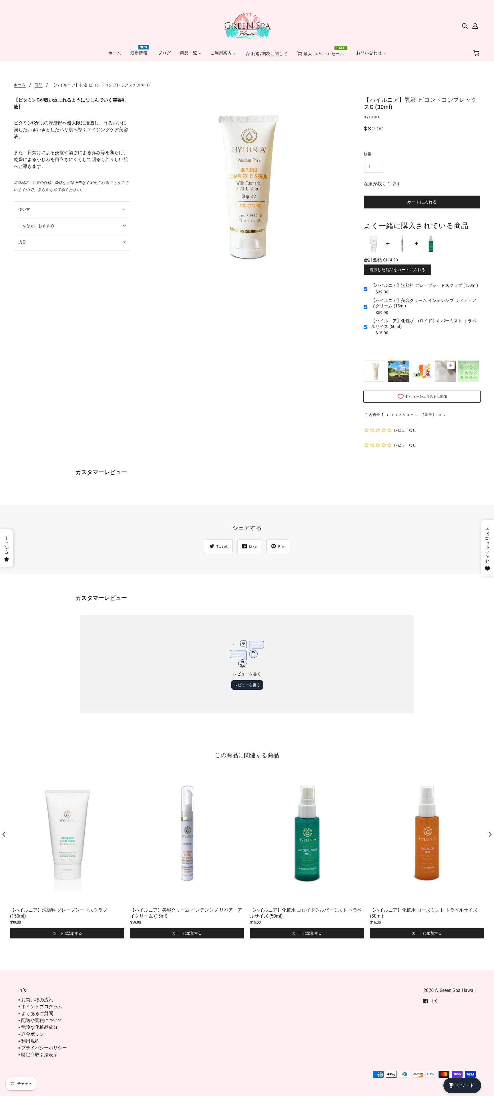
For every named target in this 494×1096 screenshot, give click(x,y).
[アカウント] (475, 25)
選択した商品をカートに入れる (397, 269)
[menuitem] (115, 53)
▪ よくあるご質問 (35, 1013)
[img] (465, 25)
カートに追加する (67, 933)
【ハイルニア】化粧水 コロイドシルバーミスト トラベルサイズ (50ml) (423, 323)
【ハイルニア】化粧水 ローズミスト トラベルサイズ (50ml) (423, 913)
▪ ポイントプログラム (40, 1006)
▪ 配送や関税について (40, 1020)
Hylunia (372, 117)
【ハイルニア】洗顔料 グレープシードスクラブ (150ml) (424, 285)
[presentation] (4, 834)
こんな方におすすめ (36, 226)
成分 (22, 242)
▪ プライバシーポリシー (42, 1048)
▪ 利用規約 (28, 1041)
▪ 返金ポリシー (33, 1034)
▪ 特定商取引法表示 (38, 1054)
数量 (368, 154)
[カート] (477, 53)
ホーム (20, 85)
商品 (39, 85)
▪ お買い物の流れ (35, 999)
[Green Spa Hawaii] (247, 25)
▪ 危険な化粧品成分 (38, 1027)
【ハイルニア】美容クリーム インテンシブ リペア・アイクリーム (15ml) (423, 303)
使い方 (24, 209)
